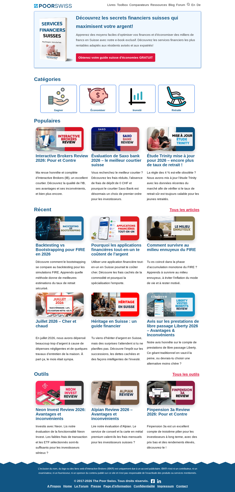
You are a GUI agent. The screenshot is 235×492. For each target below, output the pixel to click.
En (193, 5)
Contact (182, 486)
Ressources (158, 5)
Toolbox (122, 5)
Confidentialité (144, 486)
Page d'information (117, 486)
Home (67, 486)
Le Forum (81, 486)
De (199, 5)
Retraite (176, 110)
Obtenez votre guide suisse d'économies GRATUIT (115, 57)
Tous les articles (184, 210)
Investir (137, 110)
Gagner (58, 110)
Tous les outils (185, 374)
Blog (171, 5)
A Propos (54, 486)
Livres (111, 5)
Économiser (97, 110)
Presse (96, 486)
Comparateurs (139, 5)
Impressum (165, 486)
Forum (180, 5)
